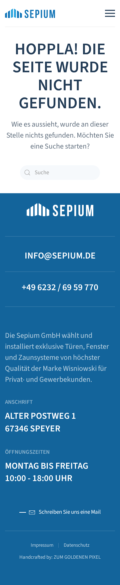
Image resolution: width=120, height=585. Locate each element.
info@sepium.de (60, 255)
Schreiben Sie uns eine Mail (70, 512)
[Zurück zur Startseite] (30, 13)
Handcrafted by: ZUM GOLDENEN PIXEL (60, 557)
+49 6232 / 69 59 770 (60, 287)
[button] (110, 13)
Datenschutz (76, 545)
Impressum (42, 545)
